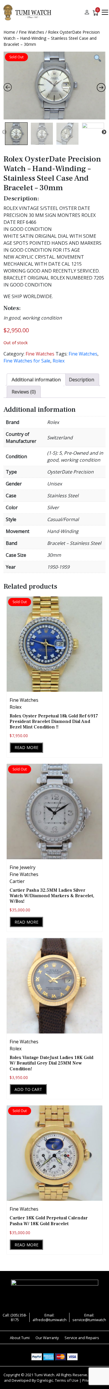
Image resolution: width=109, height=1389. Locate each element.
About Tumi (20, 1337)
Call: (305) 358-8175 (15, 1317)
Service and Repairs (82, 1337)
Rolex (59, 361)
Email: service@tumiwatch (89, 1317)
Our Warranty (47, 1337)
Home (9, 32)
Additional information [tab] (36, 379)
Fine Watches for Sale (26, 361)
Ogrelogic (45, 1380)
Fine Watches (31, 32)
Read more (26, 747)
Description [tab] (81, 379)
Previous (4, 132)
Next (104, 132)
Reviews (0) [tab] (24, 392)
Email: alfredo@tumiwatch (50, 1317)
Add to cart (28, 1089)
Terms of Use (66, 1380)
